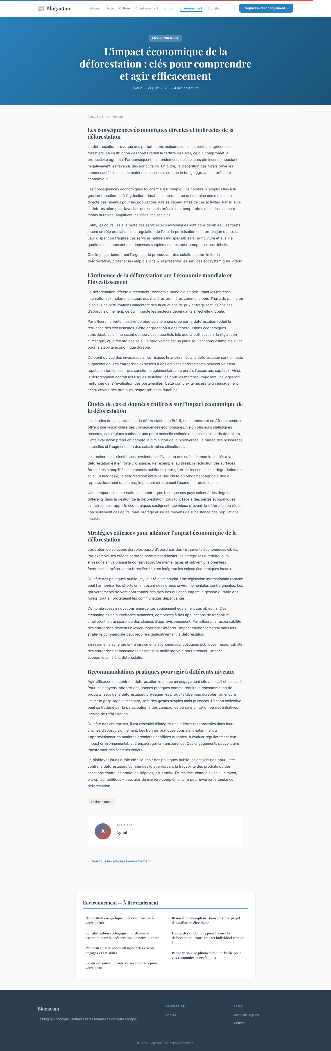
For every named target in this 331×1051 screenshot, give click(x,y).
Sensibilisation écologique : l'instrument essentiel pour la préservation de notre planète (122, 935)
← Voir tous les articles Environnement (119, 861)
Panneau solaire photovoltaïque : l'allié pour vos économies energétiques (206, 955)
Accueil (95, 8)
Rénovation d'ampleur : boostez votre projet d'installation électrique (206, 920)
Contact (240, 1023)
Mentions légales (246, 1015)
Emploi (169, 8)
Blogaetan (54, 8)
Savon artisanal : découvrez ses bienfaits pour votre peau (121, 965)
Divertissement (146, 8)
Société (213, 8)
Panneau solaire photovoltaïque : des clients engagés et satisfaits (120, 950)
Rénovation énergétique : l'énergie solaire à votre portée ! (120, 920)
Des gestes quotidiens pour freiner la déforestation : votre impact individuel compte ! (208, 938)
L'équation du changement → (266, 8)
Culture (124, 8)
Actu (110, 8)
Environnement (191, 8)
